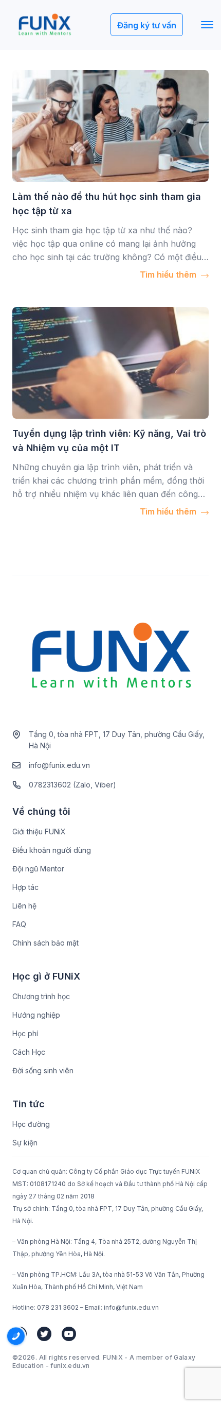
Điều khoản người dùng (51, 850)
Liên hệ (24, 905)
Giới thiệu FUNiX (39, 831)
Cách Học (28, 1052)
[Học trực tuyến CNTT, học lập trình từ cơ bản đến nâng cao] (44, 25)
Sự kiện (25, 1142)
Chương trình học (41, 996)
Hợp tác (25, 887)
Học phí (25, 1033)
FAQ (19, 924)
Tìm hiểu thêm (169, 274)
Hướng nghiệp (36, 1014)
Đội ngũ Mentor (38, 868)
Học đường (31, 1124)
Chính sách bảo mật (45, 942)
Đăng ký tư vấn (146, 25)
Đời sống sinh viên (42, 1070)
